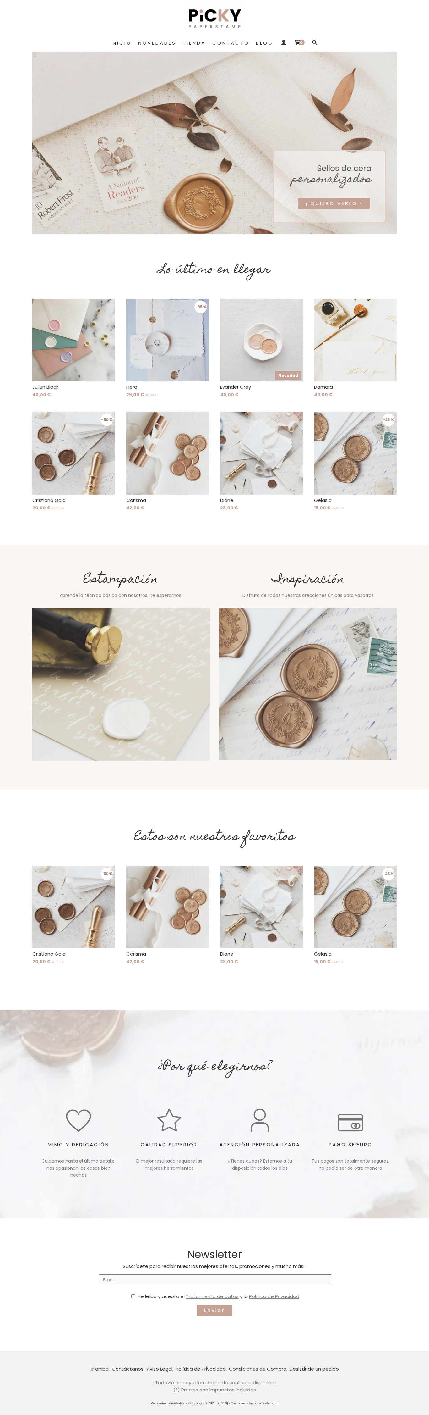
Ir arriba (100, 1369)
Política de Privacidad (274, 1296)
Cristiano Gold (49, 500)
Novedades (157, 43)
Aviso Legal (159, 1369)
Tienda (194, 43)
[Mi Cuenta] (283, 43)
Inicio (121, 43)
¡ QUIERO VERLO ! (334, 203)
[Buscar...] (315, 43)
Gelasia (323, 500)
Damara (323, 387)
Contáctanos (128, 1369)
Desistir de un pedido (314, 1369)
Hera (131, 387)
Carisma (136, 500)
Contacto (230, 43)
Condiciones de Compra (257, 1369)
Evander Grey (235, 387)
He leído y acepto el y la (218, 1296)
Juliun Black (45, 387)
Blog (264, 43)
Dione (226, 500)
